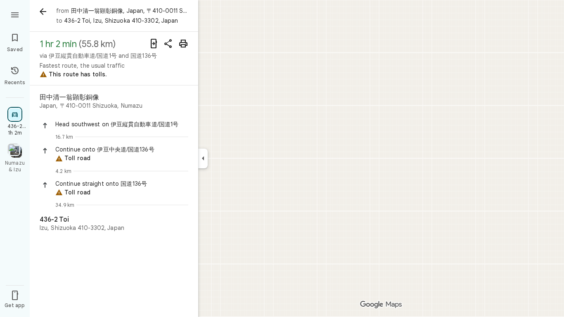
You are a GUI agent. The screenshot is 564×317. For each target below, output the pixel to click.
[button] (121, 124)
